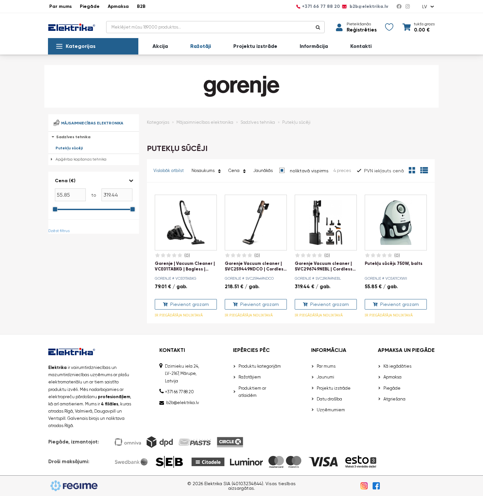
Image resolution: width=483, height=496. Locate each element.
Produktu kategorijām (260, 366)
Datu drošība (329, 399)
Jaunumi (325, 377)
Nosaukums (204, 170)
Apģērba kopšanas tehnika (81, 159)
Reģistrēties (362, 30)
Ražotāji (200, 46)
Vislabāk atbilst (168, 170)
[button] (93, 180)
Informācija (314, 46)
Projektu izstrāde (255, 46)
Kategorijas (81, 46)
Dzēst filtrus (59, 230)
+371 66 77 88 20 (321, 6)
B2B (141, 6)
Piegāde (90, 6)
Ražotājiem (250, 377)
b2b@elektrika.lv (368, 6)
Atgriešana (394, 399)
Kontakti (361, 46)
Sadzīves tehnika (73, 137)
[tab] (93, 196)
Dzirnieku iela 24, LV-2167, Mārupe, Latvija (182, 373)
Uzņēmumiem (331, 409)
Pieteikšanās (359, 24)
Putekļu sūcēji (69, 148)
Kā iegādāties (397, 366)
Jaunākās (263, 170)
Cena (235, 170)
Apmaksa (118, 6)
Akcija (160, 46)
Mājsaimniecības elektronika (204, 122)
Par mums (60, 6)
